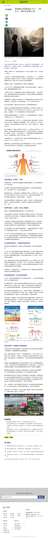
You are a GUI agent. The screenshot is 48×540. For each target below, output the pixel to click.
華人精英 (5, 525)
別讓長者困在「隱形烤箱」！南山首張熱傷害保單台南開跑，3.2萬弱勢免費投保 (25, 455)
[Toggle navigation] (3, 2)
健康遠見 (5, 529)
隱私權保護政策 (17, 527)
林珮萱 (14, 61)
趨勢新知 (5, 514)
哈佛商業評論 (6, 530)
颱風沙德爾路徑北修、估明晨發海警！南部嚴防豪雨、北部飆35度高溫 (24, 423)
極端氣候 (6, 437)
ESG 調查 (5, 515)
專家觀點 (5, 517)
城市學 (4, 527)
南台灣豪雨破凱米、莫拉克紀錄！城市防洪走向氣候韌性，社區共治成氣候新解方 (25, 432)
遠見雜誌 (5, 523)
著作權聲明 (16, 525)
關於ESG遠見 (17, 523)
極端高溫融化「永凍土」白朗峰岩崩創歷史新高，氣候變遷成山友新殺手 (25, 429)
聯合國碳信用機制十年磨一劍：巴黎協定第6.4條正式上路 (21, 421)
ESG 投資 (12, 515)
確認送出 (41, 497)
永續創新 (19, 514)
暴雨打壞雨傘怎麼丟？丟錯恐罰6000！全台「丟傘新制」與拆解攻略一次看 (24, 446)
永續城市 (19, 515)
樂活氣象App (33, 301)
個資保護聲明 (17, 529)
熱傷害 (11, 437)
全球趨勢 (8, 9)
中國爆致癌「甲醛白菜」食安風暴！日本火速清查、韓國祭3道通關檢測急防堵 (25, 426)
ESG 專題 (12, 517)
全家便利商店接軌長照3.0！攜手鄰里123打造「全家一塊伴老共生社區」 (24, 459)
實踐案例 (12, 514)
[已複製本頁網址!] (6, 23)
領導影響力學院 (6, 532)
